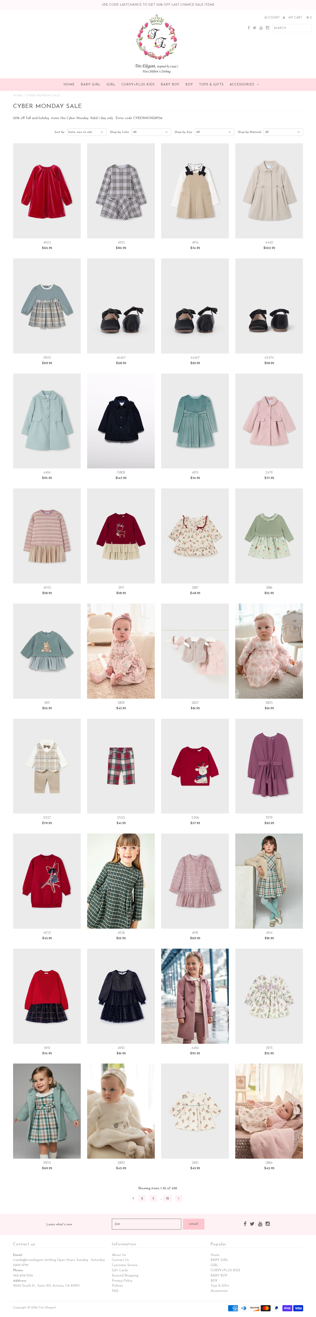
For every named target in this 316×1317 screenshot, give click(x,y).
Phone (18, 1270)
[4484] (47, 421)
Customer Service (125, 1265)
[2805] (269, 651)
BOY (189, 84)
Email (17, 1255)
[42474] (269, 306)
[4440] (269, 190)
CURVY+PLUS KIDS (138, 84)
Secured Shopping (125, 1275)
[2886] (269, 536)
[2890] (121, 1111)
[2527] (47, 766)
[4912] (47, 996)
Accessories (242, 84)
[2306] (195, 766)
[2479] (269, 421)
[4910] (121, 996)
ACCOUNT (272, 17)
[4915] (195, 421)
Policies (117, 1285)
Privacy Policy (122, 1280)
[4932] (47, 536)
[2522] (121, 766)
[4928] (121, 881)
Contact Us (120, 1260)
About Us (119, 1255)
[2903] (47, 306)
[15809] (121, 421)
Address (19, 1280)
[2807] (195, 651)
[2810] (195, 1111)
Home (69, 84)
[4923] (47, 190)
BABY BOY (170, 84)
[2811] (47, 651)
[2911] (121, 536)
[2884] (269, 1111)
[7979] (269, 766)
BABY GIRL (91, 84)
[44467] (195, 306)
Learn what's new (59, 1224)
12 (167, 1198)
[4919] (195, 881)
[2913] (269, 996)
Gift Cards (120, 1270)
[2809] (121, 651)
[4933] (47, 881)
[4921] (121, 190)
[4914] (195, 190)
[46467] (121, 306)
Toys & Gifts (211, 84)
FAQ (115, 1291)
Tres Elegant (47, 1307)
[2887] (195, 536)
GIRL (111, 84)
